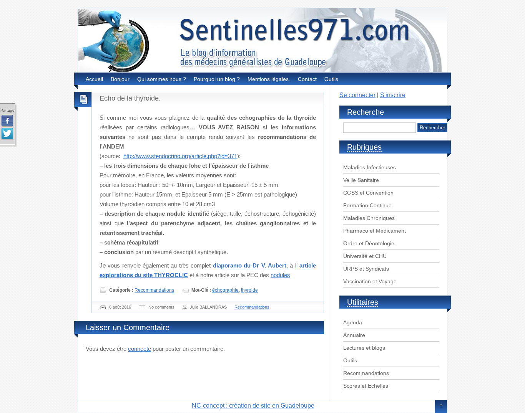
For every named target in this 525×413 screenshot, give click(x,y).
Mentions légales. (269, 79)
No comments (161, 307)
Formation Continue (367, 205)
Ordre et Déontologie (368, 243)
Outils (331, 79)
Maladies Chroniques (369, 218)
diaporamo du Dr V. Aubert (249, 265)
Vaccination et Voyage (370, 281)
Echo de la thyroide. (130, 98)
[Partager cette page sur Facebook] (7, 120)
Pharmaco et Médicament (374, 231)
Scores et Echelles (365, 386)
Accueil (94, 79)
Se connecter (357, 95)
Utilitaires (362, 302)
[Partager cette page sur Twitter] (7, 133)
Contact (307, 79)
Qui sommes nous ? (161, 79)
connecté (139, 348)
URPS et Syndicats (366, 269)
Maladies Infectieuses (369, 167)
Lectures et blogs (364, 348)
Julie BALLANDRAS (208, 307)
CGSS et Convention (368, 193)
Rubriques (364, 147)
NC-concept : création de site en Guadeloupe (253, 405)
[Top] (441, 407)
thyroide (249, 290)
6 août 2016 (120, 307)
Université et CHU (365, 256)
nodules (280, 275)
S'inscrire (392, 95)
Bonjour (120, 79)
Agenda (352, 322)
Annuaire (354, 335)
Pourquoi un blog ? (217, 79)
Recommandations (154, 290)
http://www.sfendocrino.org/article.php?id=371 (180, 156)
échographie (225, 290)
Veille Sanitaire (361, 180)
